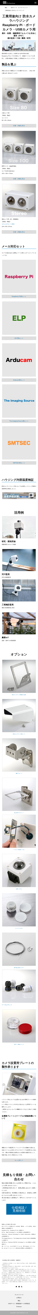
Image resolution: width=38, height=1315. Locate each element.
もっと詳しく (19, 1160)
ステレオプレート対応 (8, 224)
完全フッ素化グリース (19, 1044)
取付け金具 (23, 694)
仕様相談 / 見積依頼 (19, 1209)
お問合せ (19, 1297)
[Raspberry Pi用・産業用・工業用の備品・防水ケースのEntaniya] (8, 2)
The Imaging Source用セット (19, 421)
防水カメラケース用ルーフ (19, 734)
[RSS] (21, 1287)
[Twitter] (16, 1287)
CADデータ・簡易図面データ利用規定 (19, 1303)
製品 (19, 1300)
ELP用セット (19, 338)
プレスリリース (19, 1294)
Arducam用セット (19, 380)
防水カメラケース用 (16, 694)
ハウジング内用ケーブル (19, 849)
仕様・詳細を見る (19, 125)
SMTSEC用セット (19, 463)
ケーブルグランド (7, 1005)
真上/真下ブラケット (19, 812)
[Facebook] (19, 1287)
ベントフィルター (19, 928)
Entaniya (19, 1306)
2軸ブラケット (19, 773)
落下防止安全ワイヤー (19, 967)
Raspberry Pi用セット (19, 296)
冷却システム (19, 888)
